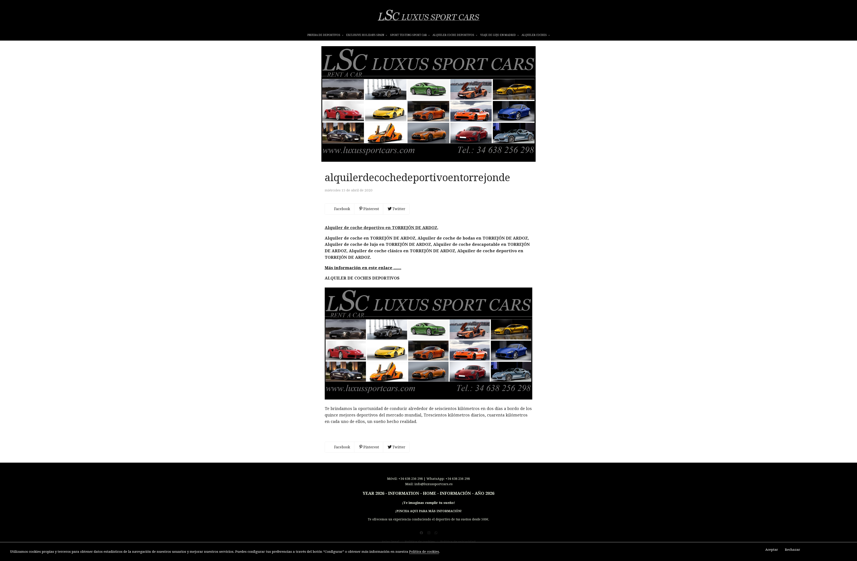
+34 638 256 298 (410, 479)
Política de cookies (420, 542)
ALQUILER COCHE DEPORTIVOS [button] (454, 35)
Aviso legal (390, 542)
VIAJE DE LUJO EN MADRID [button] (498, 35)
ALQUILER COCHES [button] (534, 35)
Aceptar (771, 550)
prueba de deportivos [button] (324, 35)
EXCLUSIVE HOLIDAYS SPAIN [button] (365, 35)
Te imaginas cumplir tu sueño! (429, 503)
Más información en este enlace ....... (363, 267)
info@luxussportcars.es (433, 484)
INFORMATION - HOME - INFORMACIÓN (429, 493)
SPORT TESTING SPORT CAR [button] (408, 35)
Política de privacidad (458, 542)
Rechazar (792, 550)
